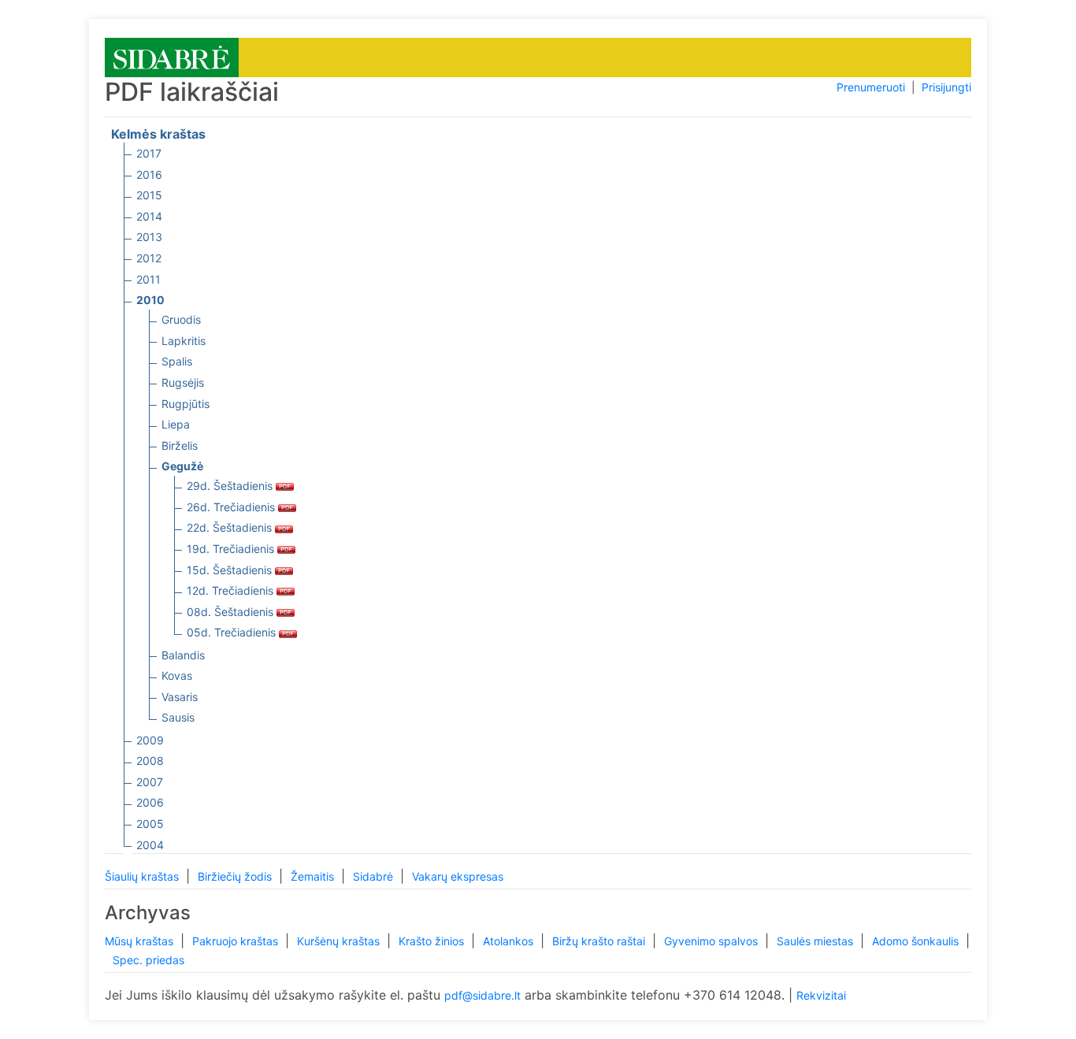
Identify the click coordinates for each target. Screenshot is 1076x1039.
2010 (150, 299)
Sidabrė (374, 876)
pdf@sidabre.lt (482, 995)
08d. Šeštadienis (231, 611)
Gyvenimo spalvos (712, 941)
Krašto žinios (433, 941)
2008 (150, 760)
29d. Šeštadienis (231, 485)
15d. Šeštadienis (231, 570)
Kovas (176, 675)
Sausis (178, 717)
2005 (150, 823)
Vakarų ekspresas (457, 876)
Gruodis (181, 319)
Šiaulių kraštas (143, 876)
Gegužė (182, 466)
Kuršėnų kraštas (340, 941)
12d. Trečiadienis (231, 590)
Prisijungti (946, 87)
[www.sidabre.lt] (172, 56)
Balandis (183, 655)
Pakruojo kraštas (236, 941)
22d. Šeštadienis (231, 527)
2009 (150, 740)
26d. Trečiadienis (232, 507)
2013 (149, 236)
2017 (148, 153)
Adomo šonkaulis (917, 941)
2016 (149, 174)
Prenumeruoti (871, 87)
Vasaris (179, 696)
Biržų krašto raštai (600, 941)
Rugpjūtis (185, 403)
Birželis (179, 445)
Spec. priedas (148, 960)
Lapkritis (183, 340)
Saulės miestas (816, 941)
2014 (149, 216)
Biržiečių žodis (236, 876)
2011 (148, 279)
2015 (149, 195)
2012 (148, 258)
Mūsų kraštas (140, 941)
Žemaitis (314, 876)
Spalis (176, 361)
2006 (150, 802)
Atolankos (509, 941)
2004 (150, 845)
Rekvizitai (821, 995)
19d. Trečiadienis (232, 548)
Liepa (175, 424)
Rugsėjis (182, 382)
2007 (149, 782)
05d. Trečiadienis (233, 632)
